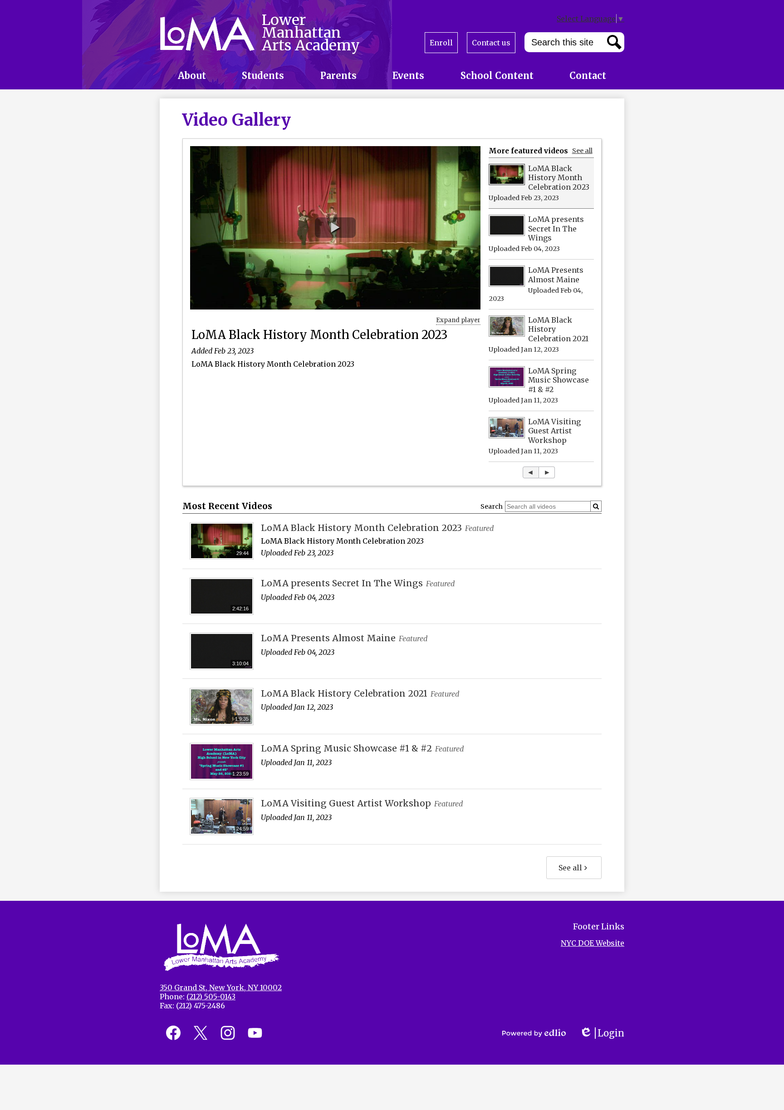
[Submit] (596, 506)
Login (601, 1033)
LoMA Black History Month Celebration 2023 (319, 335)
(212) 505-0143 (210, 996)
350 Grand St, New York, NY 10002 (221, 987)
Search (491, 506)
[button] (192, 75)
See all (582, 151)
